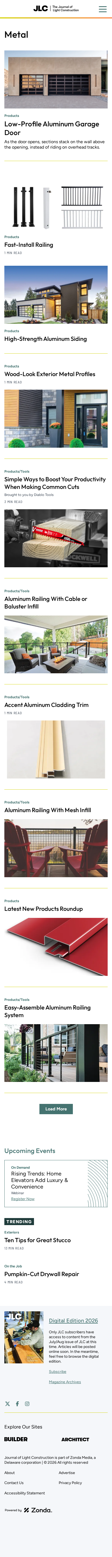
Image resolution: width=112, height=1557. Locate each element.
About (9, 1473)
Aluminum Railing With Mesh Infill (47, 810)
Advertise (67, 1473)
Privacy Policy (70, 1483)
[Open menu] (102, 9)
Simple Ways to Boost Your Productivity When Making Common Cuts (55, 483)
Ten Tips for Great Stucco (37, 1240)
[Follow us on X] (7, 1404)
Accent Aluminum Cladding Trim (46, 705)
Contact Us (14, 1483)
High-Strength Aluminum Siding (45, 338)
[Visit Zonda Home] (28, 1510)
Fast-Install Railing (28, 244)
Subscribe (57, 1371)
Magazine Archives (65, 1382)
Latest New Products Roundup (43, 908)
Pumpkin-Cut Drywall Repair (41, 1274)
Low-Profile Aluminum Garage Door (51, 128)
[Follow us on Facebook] (17, 1404)
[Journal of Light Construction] (56, 8)
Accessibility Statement (24, 1493)
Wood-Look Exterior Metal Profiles (49, 374)
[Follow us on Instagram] (27, 1404)
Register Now (23, 1199)
